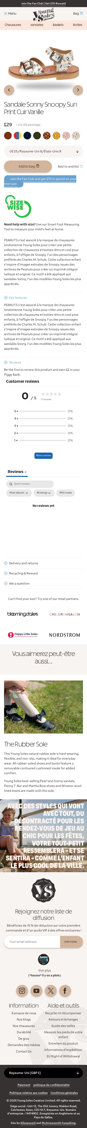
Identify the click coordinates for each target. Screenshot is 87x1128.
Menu (12, 13)
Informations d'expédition (63, 1049)
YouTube (36, 991)
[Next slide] (78, 90)
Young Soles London (44, 15)
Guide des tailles (63, 1026)
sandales (37, 25)
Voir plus (44, 970)
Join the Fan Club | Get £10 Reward (43, 3)
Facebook (65, 991)
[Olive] (37, 135)
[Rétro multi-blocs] (17, 135)
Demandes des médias (24, 1045)
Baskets (58, 25)
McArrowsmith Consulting (58, 1123)
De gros (23, 1038)
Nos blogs (24, 1019)
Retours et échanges (63, 1019)
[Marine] (27, 135)
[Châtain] (8, 135)
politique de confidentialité (51, 1085)
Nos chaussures (24, 1026)
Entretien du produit (63, 1043)
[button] (43, 411)
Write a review (43, 455)
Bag (76, 13)
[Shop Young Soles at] (22, 614)
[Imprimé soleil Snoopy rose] (66, 135)
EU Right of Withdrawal (63, 1056)
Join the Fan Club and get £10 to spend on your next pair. (40, 181)
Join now (70, 941)
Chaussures (13, 25)
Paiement (24, 1085)
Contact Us (24, 1051)
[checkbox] (65, 493)
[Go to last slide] (9, 90)
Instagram (22, 991)
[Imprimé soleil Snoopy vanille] (76, 135)
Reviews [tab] (17, 472)
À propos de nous (24, 1013)
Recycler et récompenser (63, 1013)
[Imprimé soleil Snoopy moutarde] (56, 135)
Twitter (51, 991)
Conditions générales (64, 1093)
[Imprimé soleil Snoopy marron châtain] (47, 135)
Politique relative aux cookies (29, 1093)
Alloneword (28, 1123)
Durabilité (24, 1032)
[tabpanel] (43, 515)
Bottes (77, 25)
